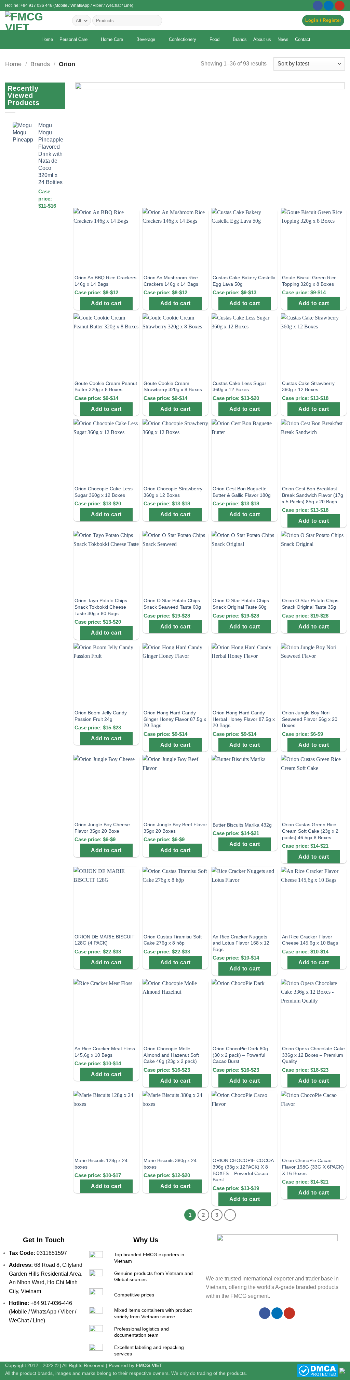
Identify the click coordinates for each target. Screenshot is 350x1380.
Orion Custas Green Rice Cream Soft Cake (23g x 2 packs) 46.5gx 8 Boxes (310, 831)
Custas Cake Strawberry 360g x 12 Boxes (308, 386)
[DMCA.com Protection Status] (317, 1370)
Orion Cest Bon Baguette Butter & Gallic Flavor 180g (242, 492)
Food (214, 39)
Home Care (112, 39)
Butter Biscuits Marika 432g (242, 825)
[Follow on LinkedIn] (329, 6)
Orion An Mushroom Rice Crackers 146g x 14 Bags (171, 281)
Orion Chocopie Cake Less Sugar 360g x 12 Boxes (104, 492)
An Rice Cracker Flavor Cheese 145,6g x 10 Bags (310, 940)
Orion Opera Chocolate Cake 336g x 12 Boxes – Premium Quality (313, 1055)
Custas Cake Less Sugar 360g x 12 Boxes (239, 386)
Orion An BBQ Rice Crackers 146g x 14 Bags (105, 281)
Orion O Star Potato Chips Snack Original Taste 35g (310, 604)
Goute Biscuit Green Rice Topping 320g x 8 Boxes (309, 281)
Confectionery (182, 39)
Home (47, 39)
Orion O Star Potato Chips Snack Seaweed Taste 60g (172, 604)
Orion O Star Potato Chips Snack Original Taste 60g (241, 604)
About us (262, 39)
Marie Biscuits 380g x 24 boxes (170, 1164)
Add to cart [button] (106, 303)
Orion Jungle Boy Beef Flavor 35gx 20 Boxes (175, 828)
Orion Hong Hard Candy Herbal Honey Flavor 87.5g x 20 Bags (244, 719)
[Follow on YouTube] (340, 6)
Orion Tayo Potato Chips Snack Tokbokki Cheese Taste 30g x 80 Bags (101, 607)
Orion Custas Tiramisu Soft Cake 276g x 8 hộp (173, 940)
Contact (302, 39)
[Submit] (155, 21)
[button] (323, 20)
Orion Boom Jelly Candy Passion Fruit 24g (101, 716)
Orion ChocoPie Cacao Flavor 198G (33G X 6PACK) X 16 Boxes (313, 1167)
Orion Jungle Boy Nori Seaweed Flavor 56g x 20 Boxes (309, 719)
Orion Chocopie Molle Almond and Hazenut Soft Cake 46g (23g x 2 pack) (171, 1055)
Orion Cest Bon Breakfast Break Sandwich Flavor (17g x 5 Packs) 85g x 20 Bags (312, 495)
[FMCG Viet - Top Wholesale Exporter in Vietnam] (33, 20)
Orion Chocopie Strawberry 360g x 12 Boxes (173, 492)
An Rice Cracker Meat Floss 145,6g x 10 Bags (105, 1052)
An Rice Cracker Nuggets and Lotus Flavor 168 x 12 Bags (241, 943)
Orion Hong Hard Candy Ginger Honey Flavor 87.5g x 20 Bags (175, 719)
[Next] (230, 1215)
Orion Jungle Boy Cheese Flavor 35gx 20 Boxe (102, 828)
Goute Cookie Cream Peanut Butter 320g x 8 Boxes (106, 386)
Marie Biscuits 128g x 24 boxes (101, 1164)
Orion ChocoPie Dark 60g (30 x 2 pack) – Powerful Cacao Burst (240, 1055)
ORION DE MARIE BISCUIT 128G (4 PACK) (105, 940)
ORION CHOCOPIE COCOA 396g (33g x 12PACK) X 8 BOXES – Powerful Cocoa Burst (243, 1170)
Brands (240, 39)
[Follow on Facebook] (318, 6)
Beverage (145, 39)
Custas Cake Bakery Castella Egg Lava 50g (244, 281)
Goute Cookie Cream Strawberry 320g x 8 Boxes (173, 386)
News (283, 39)
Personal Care (73, 39)
